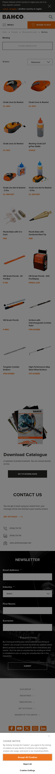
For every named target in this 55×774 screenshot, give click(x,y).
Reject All (27, 764)
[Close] (49, 736)
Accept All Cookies (27, 757)
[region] (27, 753)
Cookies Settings (27, 770)
